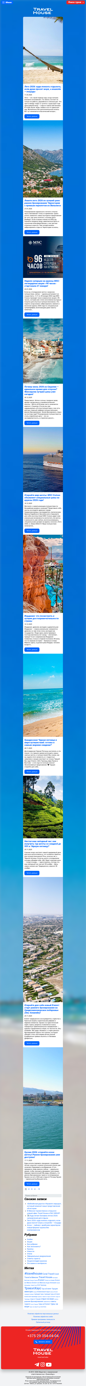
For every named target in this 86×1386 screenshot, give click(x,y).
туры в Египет (44, 1304)
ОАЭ (38, 1285)
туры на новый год (35, 1307)
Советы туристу (33, 1258)
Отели (29, 1254)
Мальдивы (27, 1285)
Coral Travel (48, 1274)
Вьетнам (27, 1280)
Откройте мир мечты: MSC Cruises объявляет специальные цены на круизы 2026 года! (42, 497)
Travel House (45, 1277)
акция (35, 1292)
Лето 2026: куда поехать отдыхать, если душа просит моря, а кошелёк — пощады (42, 89)
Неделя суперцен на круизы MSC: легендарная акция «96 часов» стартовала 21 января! (41, 283)
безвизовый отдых (43, 1292)
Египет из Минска (38, 1283)
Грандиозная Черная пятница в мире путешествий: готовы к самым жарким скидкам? (40, 742)
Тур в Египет (46, 1289)
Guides (30, 1239)
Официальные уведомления (39, 1256)
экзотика (43, 1307)
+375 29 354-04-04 (43, 1336)
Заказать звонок (43, 1342)
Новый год (34, 1285)
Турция (55, 1289)
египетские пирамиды (31, 1296)
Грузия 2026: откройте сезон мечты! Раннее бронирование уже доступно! (42, 1154)
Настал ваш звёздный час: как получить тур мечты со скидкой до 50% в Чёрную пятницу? (42, 844)
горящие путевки (29, 1294)
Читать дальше (31, 116)
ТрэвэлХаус (32, 1288)
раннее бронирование (33, 1301)
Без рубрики (32, 1244)
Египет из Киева (50, 1280)
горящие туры (39, 1294)
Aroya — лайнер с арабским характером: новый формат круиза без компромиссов (44, 1227)
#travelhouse (33, 1273)
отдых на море (47, 1299)
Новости (30, 1251)
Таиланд (43, 1285)
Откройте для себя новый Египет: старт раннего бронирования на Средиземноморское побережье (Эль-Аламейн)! (42, 1009)
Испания (53, 1283)
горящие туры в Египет (52, 1294)
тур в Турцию (34, 1304)
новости (44, 1296)
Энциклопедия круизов (37, 1261)
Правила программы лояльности (43, 1319)
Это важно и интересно (37, 1263)
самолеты (47, 1301)
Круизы (30, 1249)
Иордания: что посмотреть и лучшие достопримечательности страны (41, 618)
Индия (48, 1283)
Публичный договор (43, 1322)
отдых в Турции (35, 1299)
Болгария (55, 1277)
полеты (56, 1299)
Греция (32, 1280)
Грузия (36, 1280)
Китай (58, 1283)
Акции (29, 1242)
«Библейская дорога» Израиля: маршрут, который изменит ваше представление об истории (44, 1206)
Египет (41, 1280)
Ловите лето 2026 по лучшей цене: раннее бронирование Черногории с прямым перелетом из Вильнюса (42, 203)
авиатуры (28, 1291)
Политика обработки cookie (43, 1317)
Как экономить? (34, 1246)
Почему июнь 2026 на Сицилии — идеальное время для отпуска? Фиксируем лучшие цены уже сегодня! (41, 390)
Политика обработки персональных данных (43, 1314)
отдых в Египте (51, 1296)
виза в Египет (54, 1292)
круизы (40, 1296)
